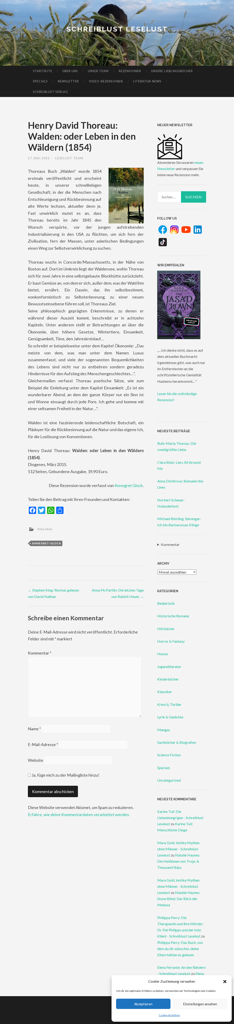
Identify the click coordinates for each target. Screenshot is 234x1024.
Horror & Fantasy (171, 641)
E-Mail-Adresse (43, 744)
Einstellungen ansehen (200, 1004)
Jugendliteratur (169, 666)
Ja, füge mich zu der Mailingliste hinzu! (65, 775)
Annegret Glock (128, 485)
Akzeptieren (143, 1004)
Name (34, 728)
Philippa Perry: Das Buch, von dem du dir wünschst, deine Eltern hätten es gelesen (180, 948)
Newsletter (68, 81)
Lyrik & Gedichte (170, 717)
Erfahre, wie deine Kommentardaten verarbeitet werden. (79, 814)
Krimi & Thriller (169, 704)
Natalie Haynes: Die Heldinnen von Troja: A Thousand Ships (178, 861)
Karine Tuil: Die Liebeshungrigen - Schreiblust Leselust (180, 817)
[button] (225, 981)
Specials (40, 81)
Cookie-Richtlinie (169, 1015)
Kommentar (39, 652)
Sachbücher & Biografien (176, 742)
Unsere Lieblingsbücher (172, 71)
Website (35, 760)
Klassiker (45, 529)
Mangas (163, 730)
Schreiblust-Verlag (50, 92)
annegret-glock (46, 543)
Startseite (42, 71)
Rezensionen (130, 71)
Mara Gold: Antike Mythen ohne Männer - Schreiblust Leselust (178, 849)
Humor (162, 654)
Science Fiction (169, 755)
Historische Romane (173, 616)
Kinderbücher (168, 679)
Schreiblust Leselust (117, 29)
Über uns (70, 71)
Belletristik (166, 603)
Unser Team (98, 71)
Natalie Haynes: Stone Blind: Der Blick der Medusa (178, 898)
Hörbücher (166, 628)
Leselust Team (69, 158)
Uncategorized (169, 780)
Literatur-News (147, 81)
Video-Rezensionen (106, 81)
